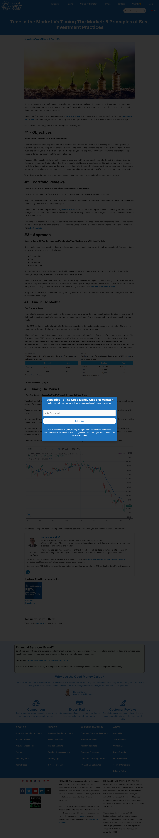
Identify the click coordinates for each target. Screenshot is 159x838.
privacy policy (80, 435)
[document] (79, 419)
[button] (113, 400)
